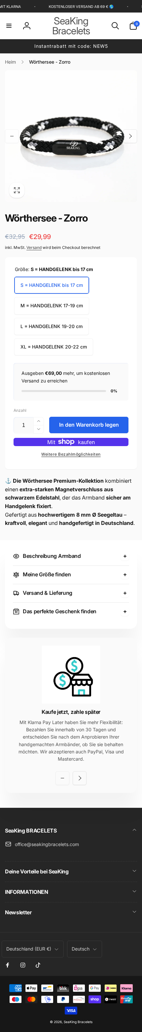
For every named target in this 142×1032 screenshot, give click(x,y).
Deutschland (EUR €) (28, 949)
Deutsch (80, 949)
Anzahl (20, 410)
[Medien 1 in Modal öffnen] (71, 136)
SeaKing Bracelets (78, 1022)
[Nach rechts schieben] (130, 136)
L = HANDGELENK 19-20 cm (51, 326)
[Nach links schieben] (12, 136)
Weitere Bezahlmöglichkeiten (71, 454)
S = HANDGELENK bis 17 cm (51, 285)
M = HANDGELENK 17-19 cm (51, 305)
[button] (9, 25)
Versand (34, 247)
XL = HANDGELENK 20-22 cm (53, 346)
